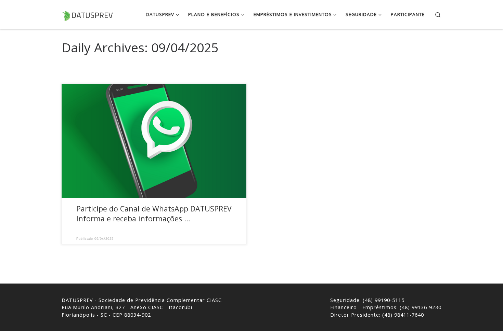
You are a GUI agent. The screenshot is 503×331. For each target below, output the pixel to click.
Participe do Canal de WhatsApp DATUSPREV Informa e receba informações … (154, 214)
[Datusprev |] (87, 14)
